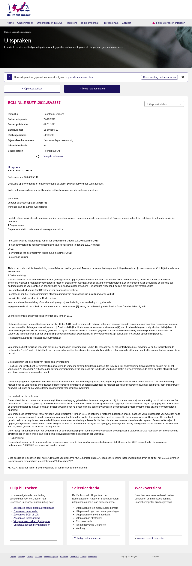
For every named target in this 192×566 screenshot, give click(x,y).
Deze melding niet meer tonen (159, 77)
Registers (71, 22)
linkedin (177, 557)
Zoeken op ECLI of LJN (26, 514)
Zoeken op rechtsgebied (27, 518)
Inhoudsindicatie (17, 145)
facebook (168, 557)
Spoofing (64, 557)
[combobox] (164, 104)
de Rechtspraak (89, 22)
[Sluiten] (183, 77)
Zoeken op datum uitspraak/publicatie (34, 507)
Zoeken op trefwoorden (26, 511)
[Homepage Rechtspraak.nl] (17, 8)
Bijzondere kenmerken (21, 140)
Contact (126, 22)
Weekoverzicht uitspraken (151, 538)
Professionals (110, 22)
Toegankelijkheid (51, 557)
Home (10, 22)
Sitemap (21, 557)
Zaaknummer (15, 129)
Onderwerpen (25, 22)
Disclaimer (92, 557)
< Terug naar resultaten (92, 88)
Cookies (38, 557)
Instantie (13, 114)
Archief (83, 557)
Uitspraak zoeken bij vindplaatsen (32, 524)
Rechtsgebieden (17, 135)
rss (140, 557)
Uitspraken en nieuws (49, 22)
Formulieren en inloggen (170, 22)
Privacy (30, 557)
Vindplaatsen (15, 150)
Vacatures (74, 557)
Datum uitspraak (17, 119)
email (145, 557)
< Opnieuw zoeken (32, 88)
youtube (182, 557)
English (13, 557)
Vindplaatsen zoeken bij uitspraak (32, 521)
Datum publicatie (18, 124)
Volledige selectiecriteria (87, 538)
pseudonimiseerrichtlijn (80, 77)
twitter (163, 557)
